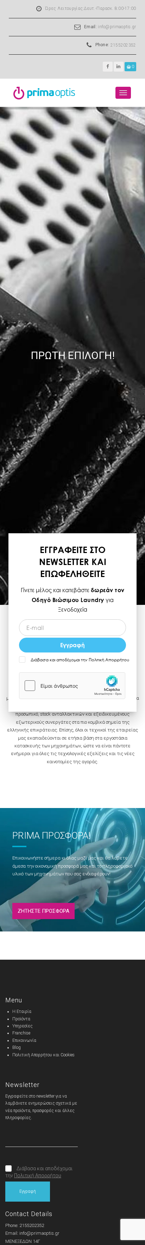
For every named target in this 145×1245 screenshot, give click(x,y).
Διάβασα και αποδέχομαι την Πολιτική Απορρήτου (79, 660)
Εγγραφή (72, 645)
